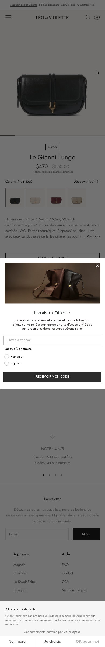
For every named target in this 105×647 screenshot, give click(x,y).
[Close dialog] (97, 266)
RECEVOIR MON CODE (52, 377)
